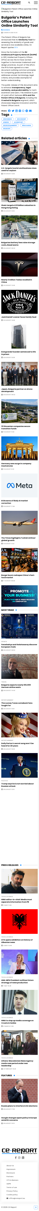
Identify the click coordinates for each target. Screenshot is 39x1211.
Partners (9, 1176)
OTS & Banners (12, 1180)
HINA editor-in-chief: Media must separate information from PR (16, 900)
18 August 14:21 (8, 543)
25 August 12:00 (9, 174)
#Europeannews (10, 125)
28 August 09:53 (9, 650)
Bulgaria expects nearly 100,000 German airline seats (16, 686)
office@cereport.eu (17, 1198)
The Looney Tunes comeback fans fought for (16, 704)
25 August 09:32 (9, 248)
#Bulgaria (26, 125)
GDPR (8, 1184)
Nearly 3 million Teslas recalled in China (16, 281)
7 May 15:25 (7, 986)
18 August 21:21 (8, 469)
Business (6, 30)
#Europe (6, 129)
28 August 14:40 (9, 690)
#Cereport (18, 122)
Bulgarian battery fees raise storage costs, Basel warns (18, 243)
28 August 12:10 (8, 789)
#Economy (21, 119)
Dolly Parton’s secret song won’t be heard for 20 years (17, 744)
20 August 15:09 (9, 357)
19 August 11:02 (8, 432)
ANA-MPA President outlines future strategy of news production (17, 981)
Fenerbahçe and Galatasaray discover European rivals (19, 645)
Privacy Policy (12, 1191)
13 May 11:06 (7, 905)
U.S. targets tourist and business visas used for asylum (19, 169)
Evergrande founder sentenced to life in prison (18, 353)
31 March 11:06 (8, 1026)
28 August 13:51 (9, 709)
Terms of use (11, 1187)
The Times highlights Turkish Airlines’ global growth (18, 539)
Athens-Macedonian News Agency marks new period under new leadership (17, 1063)
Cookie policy (12, 1195)
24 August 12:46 (9, 285)
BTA (16, 47)
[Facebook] (16, 1157)
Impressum (10, 1169)
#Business (7, 119)
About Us (10, 1166)
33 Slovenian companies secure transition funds (15, 427)
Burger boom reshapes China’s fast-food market (18, 576)
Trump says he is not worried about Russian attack (17, 785)
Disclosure (10, 1173)
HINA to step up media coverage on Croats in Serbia (17, 1021)
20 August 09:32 (9, 395)
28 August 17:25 (9, 1109)
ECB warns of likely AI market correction (14, 502)
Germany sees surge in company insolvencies (16, 464)
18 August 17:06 (9, 506)
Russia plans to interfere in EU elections (19, 1106)
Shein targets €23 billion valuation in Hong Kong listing (18, 206)
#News (6, 122)
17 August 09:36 (9, 581)
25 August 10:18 (9, 211)
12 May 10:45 (7, 945)
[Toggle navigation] (36, 3)
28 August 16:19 (9, 1123)
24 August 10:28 (9, 320)
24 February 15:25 (9, 1069)
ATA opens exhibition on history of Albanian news (17, 941)
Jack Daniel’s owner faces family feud (18, 317)
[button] (9, 111)
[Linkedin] (22, 1157)
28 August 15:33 (9, 749)
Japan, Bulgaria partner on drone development (16, 390)
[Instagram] (19, 1157)
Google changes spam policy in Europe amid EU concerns (19, 1119)
